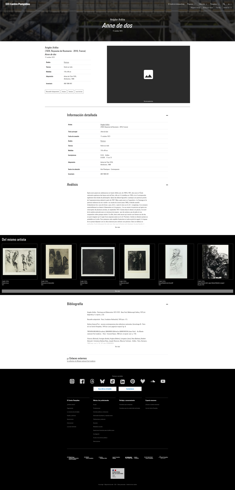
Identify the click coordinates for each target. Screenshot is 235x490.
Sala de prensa (96, 441)
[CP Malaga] (118, 459)
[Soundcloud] (153, 382)
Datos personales (122, 484)
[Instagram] (72, 382)
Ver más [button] (117, 227)
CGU (115, 484)
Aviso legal (101, 484)
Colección (202, 4)
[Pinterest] (133, 382)
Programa (190, 4)
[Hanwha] (163, 459)
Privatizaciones (96, 408)
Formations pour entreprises (125, 404)
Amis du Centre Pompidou (151, 408)
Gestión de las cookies (131, 484)
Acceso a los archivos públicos (100, 437)
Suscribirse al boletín (105, 389)
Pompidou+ (214, 4)
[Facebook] (82, 382)
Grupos (94, 404)
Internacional (70, 423)
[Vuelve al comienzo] (230, 485)
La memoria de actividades (73, 412)
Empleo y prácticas (71, 415)
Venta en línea (208, 8)
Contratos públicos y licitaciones (100, 412)
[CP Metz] (104, 459)
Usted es (227, 8)
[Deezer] (143, 382)
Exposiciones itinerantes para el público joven (103, 430)
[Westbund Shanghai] (150, 459)
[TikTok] (112, 382)
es (229, 4)
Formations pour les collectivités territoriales (129, 408)
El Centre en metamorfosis (177, 4)
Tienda (219, 8)
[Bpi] (74, 459)
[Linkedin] (123, 382)
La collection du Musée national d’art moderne (81, 361)
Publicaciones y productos (99, 419)
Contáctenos (130, 389)
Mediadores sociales (98, 426)
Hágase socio (196, 8)
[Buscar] (224, 4)
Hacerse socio (70, 419)
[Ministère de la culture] (117, 473)
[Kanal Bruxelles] (133, 459)
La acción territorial (71, 426)
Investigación (96, 434)
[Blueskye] (102, 382)
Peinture (66, 62)
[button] (117, 115)
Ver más (117, 291)
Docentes (95, 423)
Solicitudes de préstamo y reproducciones (103, 415)
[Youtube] (163, 382)
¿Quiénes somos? (71, 404)
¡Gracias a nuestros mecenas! (152, 404)
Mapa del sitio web (108, 484)
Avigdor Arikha (51, 47)
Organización (70, 408)
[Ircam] (90, 459)
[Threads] (92, 382)
